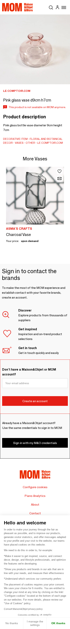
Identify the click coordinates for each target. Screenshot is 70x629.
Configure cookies (35, 487)
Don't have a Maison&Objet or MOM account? (29, 372)
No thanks (11, 623)
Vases (19, 143)
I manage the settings (35, 623)
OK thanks (58, 623)
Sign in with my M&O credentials (35, 443)
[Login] (57, 8)
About (35, 504)
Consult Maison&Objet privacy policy (23, 609)
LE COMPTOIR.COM (50, 143)
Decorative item (15, 139)
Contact (35, 513)
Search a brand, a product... (51, 7)
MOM (17, 7)
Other (30, 143)
